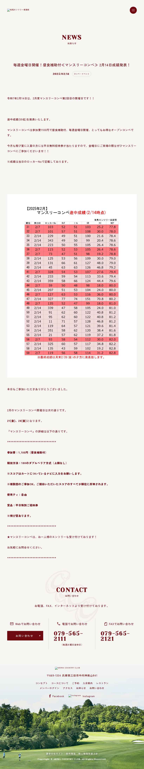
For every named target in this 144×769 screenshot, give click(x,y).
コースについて (59, 683)
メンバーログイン (49, 688)
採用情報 (71, 753)
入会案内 (88, 683)
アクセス (68, 688)
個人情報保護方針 (88, 753)
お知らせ (81, 688)
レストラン (102, 683)
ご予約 (75, 683)
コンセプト (41, 683)
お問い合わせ (97, 688)
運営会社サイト (54, 753)
